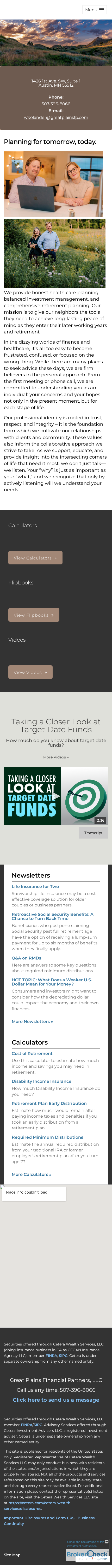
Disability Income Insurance (41, 1081)
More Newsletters (32, 1021)
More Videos (56, 757)
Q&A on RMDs (26, 958)
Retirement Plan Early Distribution (49, 1103)
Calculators (30, 1042)
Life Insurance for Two (35, 886)
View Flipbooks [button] (31, 615)
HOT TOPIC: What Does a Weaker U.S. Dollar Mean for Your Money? (52, 982)
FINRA (51, 1355)
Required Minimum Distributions (47, 1137)
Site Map (12, 1555)
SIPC (63, 1355)
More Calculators (32, 1174)
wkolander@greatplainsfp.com (56, 117)
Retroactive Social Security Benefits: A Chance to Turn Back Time (53, 916)
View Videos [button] (28, 672)
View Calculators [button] (33, 558)
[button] (94, 9)
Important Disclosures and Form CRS (39, 1518)
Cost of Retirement (32, 1053)
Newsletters (31, 875)
